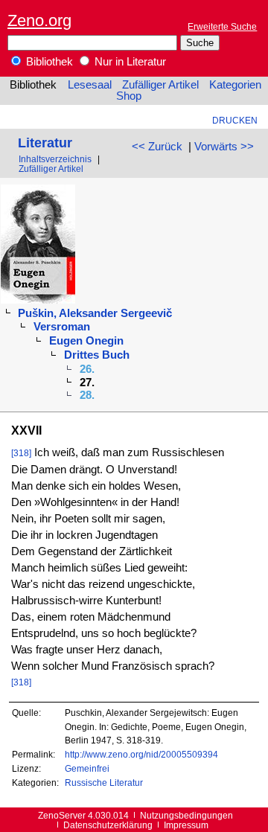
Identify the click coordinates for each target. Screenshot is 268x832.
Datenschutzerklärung (108, 825)
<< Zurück (157, 147)
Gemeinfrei (87, 768)
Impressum (186, 825)
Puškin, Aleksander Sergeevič (95, 313)
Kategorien (235, 85)
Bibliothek (48, 62)
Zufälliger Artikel (160, 85)
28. (87, 395)
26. (87, 369)
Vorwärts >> (224, 147)
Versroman (62, 327)
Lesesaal (90, 85)
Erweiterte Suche (222, 26)
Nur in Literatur (129, 62)
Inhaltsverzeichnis (55, 159)
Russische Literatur (104, 782)
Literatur (45, 142)
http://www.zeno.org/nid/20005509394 (141, 754)
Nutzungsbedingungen (186, 815)
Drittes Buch (97, 355)
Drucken (235, 120)
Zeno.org (39, 20)
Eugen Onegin (86, 341)
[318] (21, 453)
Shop (128, 96)
